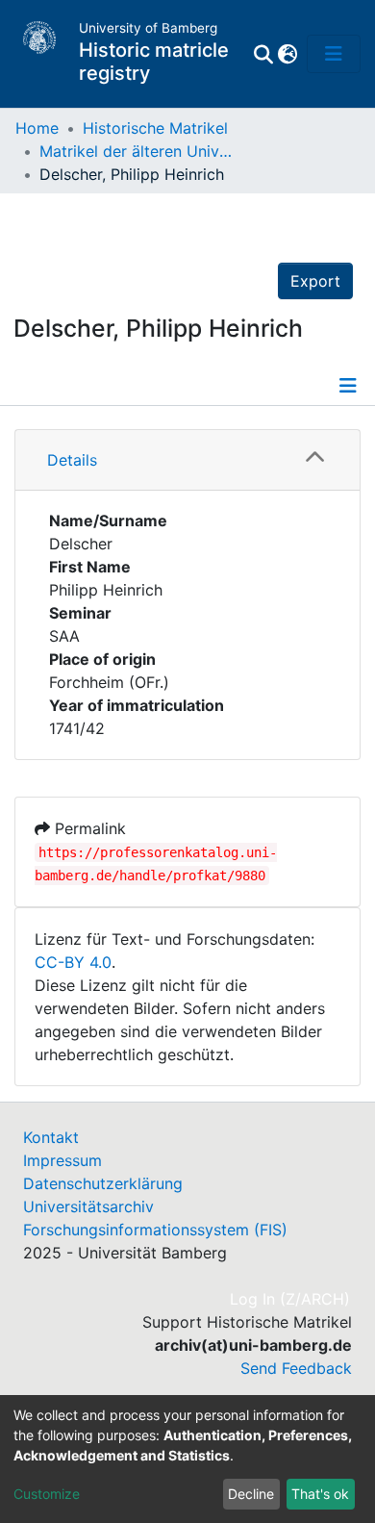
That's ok (320, 1493)
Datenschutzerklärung (103, 1183)
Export (315, 281)
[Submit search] (263, 53)
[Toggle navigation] (334, 54)
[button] (287, 53)
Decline (251, 1493)
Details (72, 460)
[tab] (187, 460)
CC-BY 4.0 (73, 962)
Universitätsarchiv (88, 1206)
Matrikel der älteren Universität (135, 151)
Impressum (62, 1160)
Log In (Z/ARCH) (291, 1298)
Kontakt (51, 1137)
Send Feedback (296, 1368)
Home (37, 128)
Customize (46, 1493)
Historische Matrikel (155, 128)
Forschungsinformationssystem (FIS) (155, 1229)
